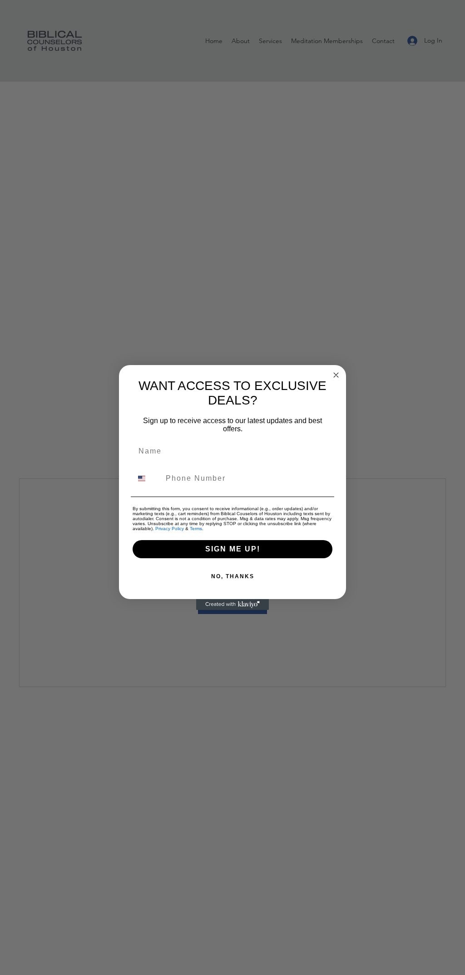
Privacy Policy (169, 528)
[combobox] (147, 478)
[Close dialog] (336, 375)
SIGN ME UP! (232, 549)
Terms (196, 528)
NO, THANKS (232, 576)
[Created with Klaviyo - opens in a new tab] (232, 604)
